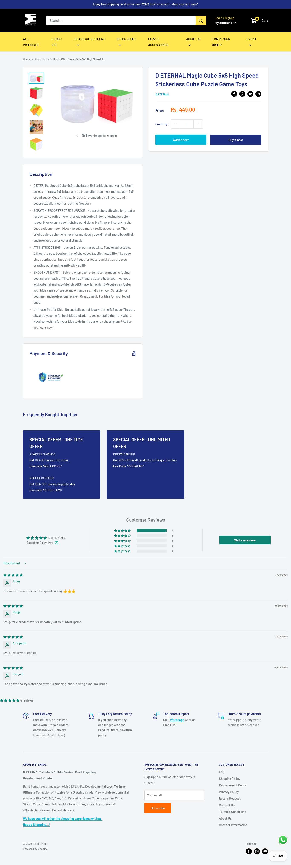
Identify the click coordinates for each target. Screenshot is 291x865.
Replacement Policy (233, 785)
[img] (13, 575)
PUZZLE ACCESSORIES (158, 42)
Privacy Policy (229, 792)
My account (224, 22)
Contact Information (233, 825)
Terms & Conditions (232, 812)
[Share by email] (258, 93)
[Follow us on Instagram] (257, 851)
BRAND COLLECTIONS (90, 39)
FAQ (221, 772)
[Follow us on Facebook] (249, 851)
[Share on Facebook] (234, 93)
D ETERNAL (162, 94)
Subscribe (158, 808)
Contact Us (227, 805)
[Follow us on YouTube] (265, 851)
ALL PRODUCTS (31, 42)
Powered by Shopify (35, 848)
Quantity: (161, 124)
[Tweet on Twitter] (250, 93)
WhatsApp (177, 720)
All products (41, 59)
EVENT (251, 39)
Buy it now (236, 139)
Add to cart (181, 139)
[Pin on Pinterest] (242, 93)
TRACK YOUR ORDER (221, 42)
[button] (122, 530)
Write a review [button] (245, 540)
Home (26, 59)
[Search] (201, 20)
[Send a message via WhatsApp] (283, 840)
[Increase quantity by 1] (198, 123)
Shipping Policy (229, 778)
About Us (225, 818)
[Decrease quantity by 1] (175, 123)
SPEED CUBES (127, 39)
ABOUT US (193, 39)
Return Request (230, 798)
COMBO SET (57, 42)
